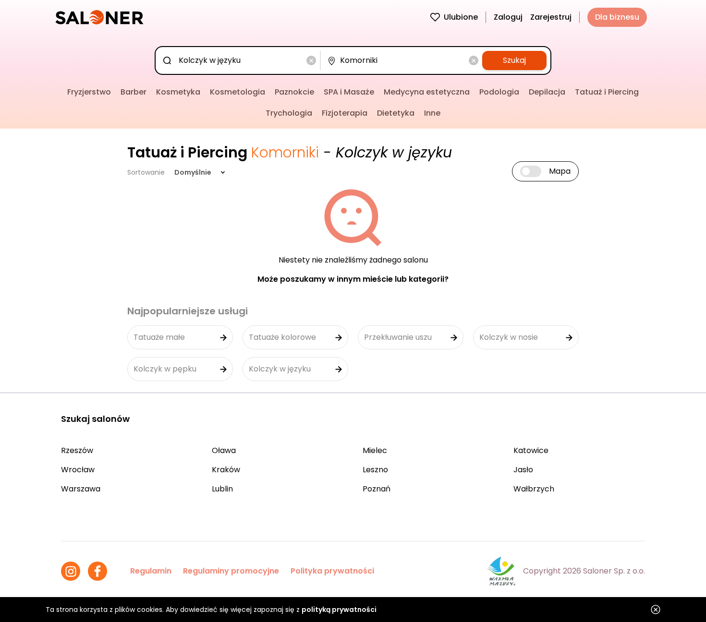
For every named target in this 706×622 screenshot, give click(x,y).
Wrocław (78, 469)
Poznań (376, 488)
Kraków (226, 469)
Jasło (523, 469)
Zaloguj (508, 17)
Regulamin (150, 570)
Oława (224, 450)
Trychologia (289, 113)
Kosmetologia (237, 91)
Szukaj (514, 60)
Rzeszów (77, 450)
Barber (133, 91)
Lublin (222, 488)
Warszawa (80, 488)
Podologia (499, 91)
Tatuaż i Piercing (607, 91)
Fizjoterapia (344, 113)
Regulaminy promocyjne (231, 570)
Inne (432, 113)
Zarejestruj (551, 17)
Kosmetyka (178, 91)
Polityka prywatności (332, 570)
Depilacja (547, 91)
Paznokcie (294, 91)
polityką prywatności (339, 609)
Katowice (530, 450)
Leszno (375, 469)
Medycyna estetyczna (427, 91)
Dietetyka (395, 113)
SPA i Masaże (349, 91)
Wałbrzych (533, 488)
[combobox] (239, 60)
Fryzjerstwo (89, 91)
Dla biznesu (617, 17)
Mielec (375, 450)
